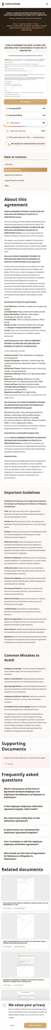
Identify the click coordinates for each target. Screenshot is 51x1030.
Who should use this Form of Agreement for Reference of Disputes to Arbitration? (25, 856)
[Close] (48, 1003)
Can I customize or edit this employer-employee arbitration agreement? (25, 843)
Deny (12, 1025)
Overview (9, 164)
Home (15, 24)
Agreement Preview (13, 170)
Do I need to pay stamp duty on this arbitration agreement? (25, 819)
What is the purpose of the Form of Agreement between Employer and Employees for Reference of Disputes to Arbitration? (25, 793)
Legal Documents (25, 24)
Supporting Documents (14, 180)
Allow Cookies (35, 1025)
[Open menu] (47, 4)
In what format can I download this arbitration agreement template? (25, 831)
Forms (36, 24)
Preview (26, 102)
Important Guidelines (13, 175)
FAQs (7, 186)
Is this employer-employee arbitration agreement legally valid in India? (25, 807)
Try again (10, 764)
